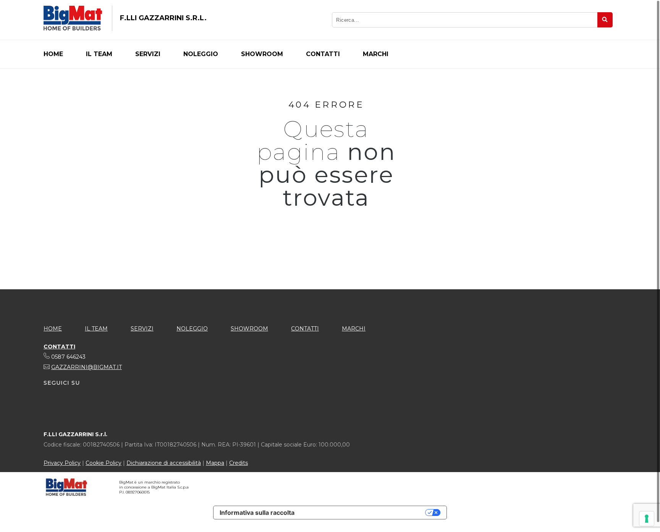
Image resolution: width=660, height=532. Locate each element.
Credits (238, 462)
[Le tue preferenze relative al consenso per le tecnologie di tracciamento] (646, 518)
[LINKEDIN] (64, 407)
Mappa (215, 462)
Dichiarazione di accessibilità (163, 462)
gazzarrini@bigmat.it (86, 367)
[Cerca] (605, 19)
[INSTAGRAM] (92, 407)
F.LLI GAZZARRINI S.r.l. (163, 18)
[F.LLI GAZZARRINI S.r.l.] (73, 18)
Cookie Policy (103, 462)
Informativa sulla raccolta (257, 512)
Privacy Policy (62, 462)
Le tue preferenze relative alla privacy (363, 512)
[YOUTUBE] (78, 407)
